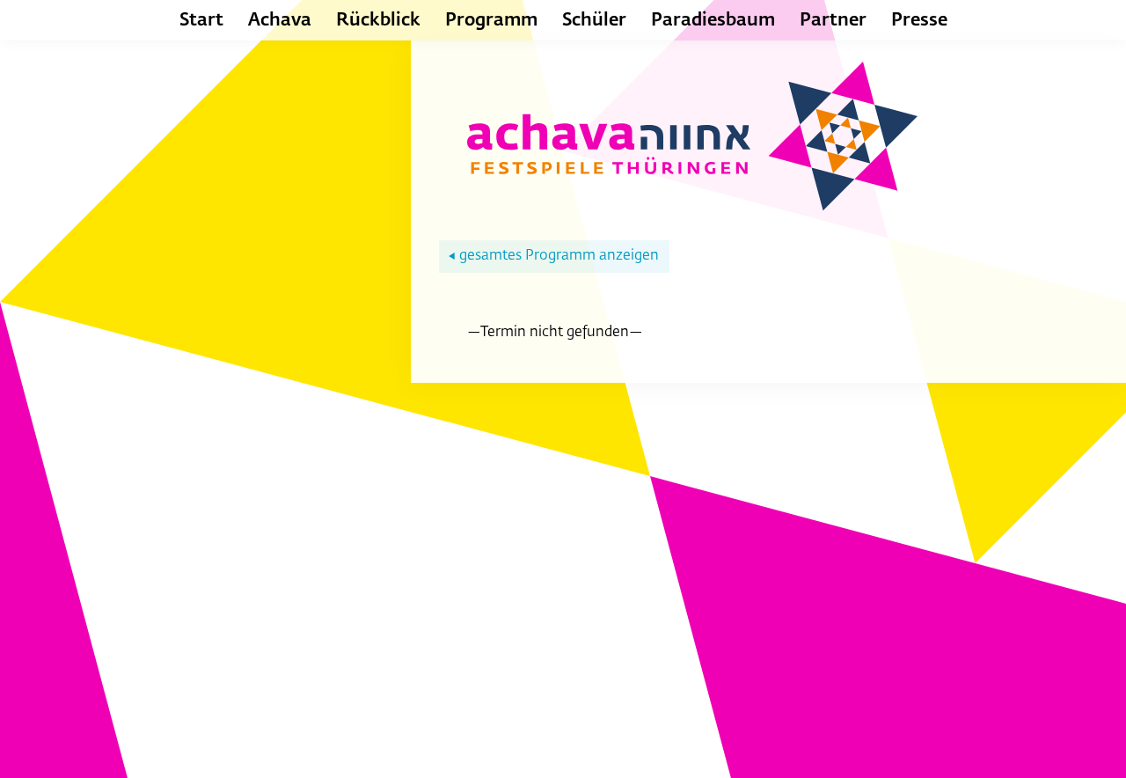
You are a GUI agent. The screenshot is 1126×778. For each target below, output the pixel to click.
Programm (491, 20)
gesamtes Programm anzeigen (554, 256)
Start (201, 20)
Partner (833, 20)
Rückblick (378, 20)
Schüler (594, 20)
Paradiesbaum (713, 20)
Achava (279, 20)
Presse (919, 20)
